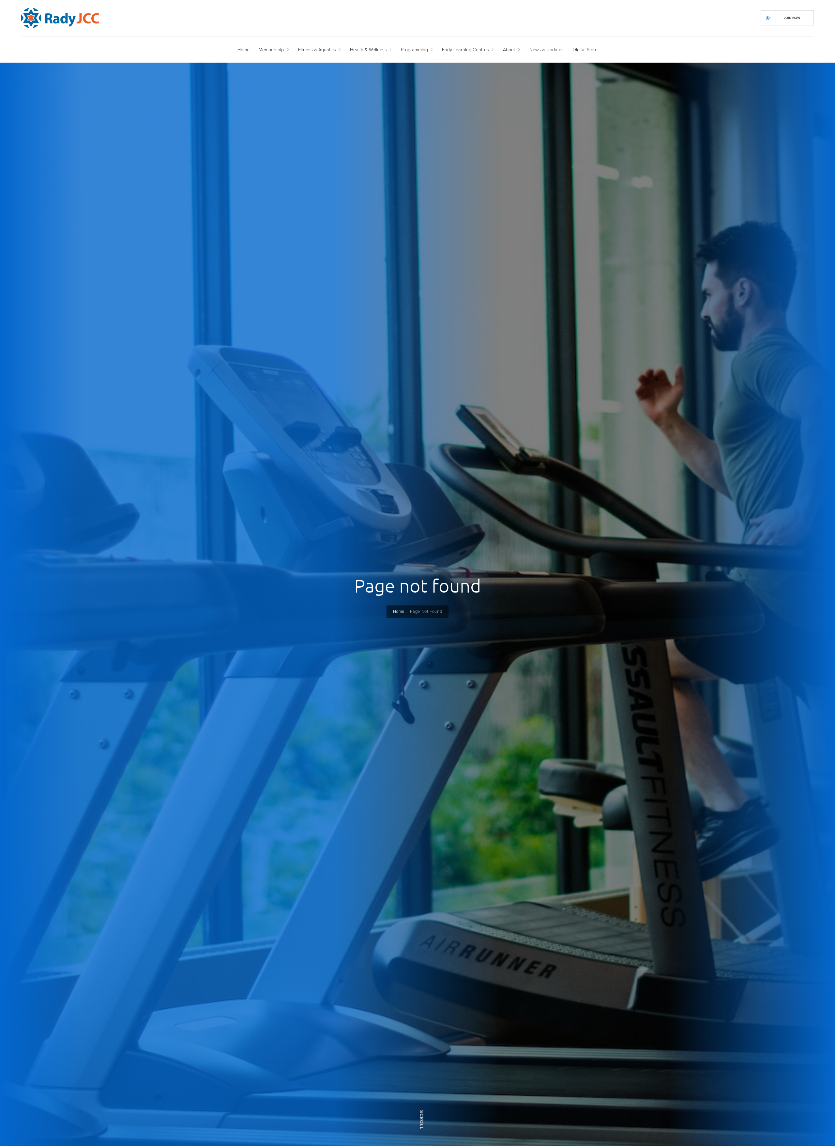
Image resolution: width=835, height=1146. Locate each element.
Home (399, 612)
